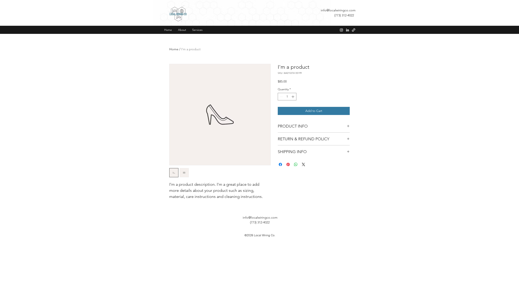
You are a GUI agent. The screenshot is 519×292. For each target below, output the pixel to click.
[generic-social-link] (354, 30)
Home (173, 49)
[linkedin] (347, 30)
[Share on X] (303, 164)
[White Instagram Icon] (341, 30)
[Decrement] (280, 96)
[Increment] (293, 96)
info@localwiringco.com (338, 10)
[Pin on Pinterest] (288, 164)
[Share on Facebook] (280, 164)
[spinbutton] (287, 96)
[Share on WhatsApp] (295, 164)
